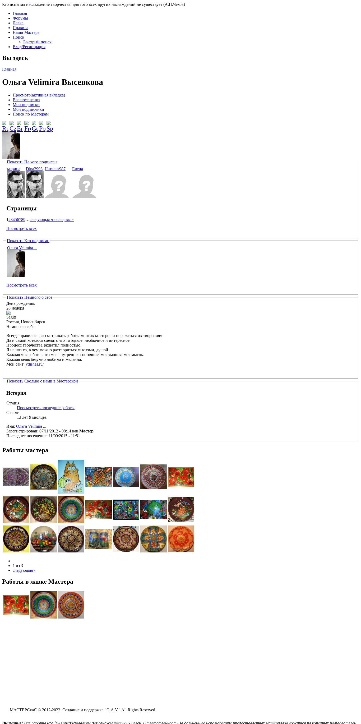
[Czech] (13, 124)
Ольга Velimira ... (22, 248)
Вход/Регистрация (29, 46)
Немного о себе (29, 297)
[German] (35, 124)
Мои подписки (26, 104)
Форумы (20, 18)
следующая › (41, 219)
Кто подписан (28, 240)
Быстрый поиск (37, 42)
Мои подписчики (28, 109)
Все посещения (26, 100)
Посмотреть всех (21, 228)
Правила (20, 27)
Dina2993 (34, 169)
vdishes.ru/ (35, 364)
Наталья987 (55, 169)
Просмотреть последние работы (46, 407)
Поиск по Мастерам (31, 114)
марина (13, 169)
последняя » (63, 219)
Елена (77, 169)
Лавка (18, 23)
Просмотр (39, 95)
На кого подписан (32, 162)
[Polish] (42, 124)
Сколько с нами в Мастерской (42, 381)
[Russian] (5, 124)
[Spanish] (50, 124)
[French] (27, 124)
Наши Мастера (26, 32)
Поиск (18, 37)
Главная (20, 13)
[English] (20, 124)
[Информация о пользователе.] (16, 196)
